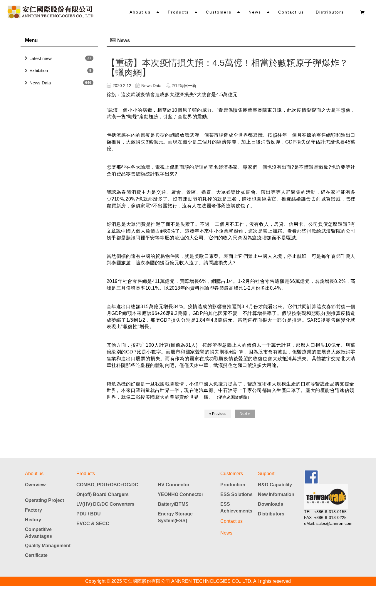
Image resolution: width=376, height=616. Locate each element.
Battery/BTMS (173, 504)
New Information (276, 494)
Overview (35, 484)
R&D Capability (275, 484)
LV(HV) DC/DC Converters (105, 504)
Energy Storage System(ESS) (175, 517)
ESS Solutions (236, 494)
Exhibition (38, 70)
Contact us (291, 12)
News (255, 12)
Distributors (330, 12)
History (33, 519)
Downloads (270, 504)
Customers (218, 12)
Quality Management (47, 545)
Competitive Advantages (38, 533)
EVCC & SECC (92, 523)
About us (140, 12)
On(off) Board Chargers (102, 494)
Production (232, 484)
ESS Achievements (236, 507)
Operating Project (44, 500)
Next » (245, 414)
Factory (33, 510)
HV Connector (173, 484)
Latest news (41, 58)
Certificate (36, 555)
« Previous (217, 414)
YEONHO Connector (180, 494)
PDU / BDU (88, 513)
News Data (40, 82)
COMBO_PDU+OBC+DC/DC (107, 484)
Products (178, 12)
